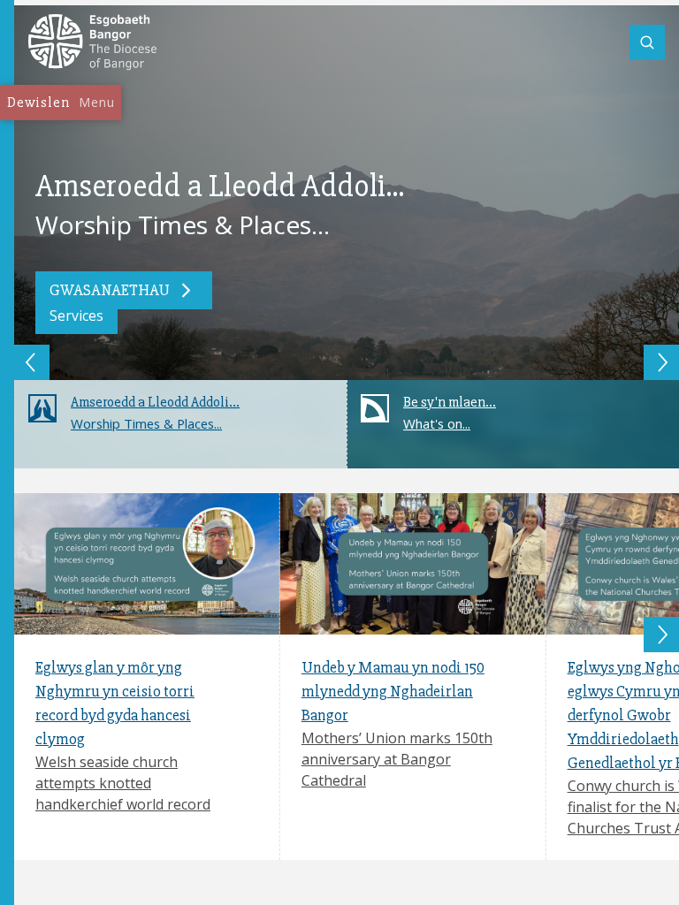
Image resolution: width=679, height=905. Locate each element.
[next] (661, 362)
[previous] (32, 362)
